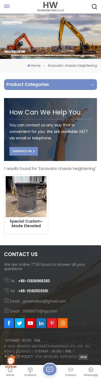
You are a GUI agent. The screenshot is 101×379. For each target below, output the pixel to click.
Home (35, 65)
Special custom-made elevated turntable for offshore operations (26, 224)
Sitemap (12, 341)
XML (37, 341)
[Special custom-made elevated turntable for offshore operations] (26, 196)
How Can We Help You (45, 112)
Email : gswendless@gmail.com (38, 301)
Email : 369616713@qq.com (33, 311)
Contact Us (22, 151)
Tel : (30, 281)
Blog (26, 341)
